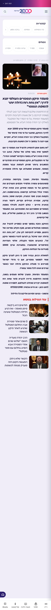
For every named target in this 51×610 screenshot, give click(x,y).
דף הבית (44, 60)
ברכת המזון (14, 30)
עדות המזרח (20, 48)
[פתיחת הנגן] (3, 594)
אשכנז (41, 48)
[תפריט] (46, 11)
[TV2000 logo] (25, 11)
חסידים (8, 48)
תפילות (27, 30)
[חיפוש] (5, 11)
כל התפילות (39, 30)
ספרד (32, 48)
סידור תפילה (32, 60)
